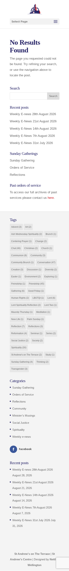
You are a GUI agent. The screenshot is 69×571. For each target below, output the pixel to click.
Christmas (31, 248)
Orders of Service (22, 167)
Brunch (51, 234)
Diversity (51, 269)
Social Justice (19, 340)
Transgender (19, 369)
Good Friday (36, 291)
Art (28, 227)
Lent (51, 298)
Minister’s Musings (23, 415)
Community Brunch (22, 262)
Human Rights (20, 298)
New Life (17, 319)
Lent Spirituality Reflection (26, 305)
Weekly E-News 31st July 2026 (31, 143)
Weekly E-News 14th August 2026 (33, 128)
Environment (33, 276)
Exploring (50, 276)
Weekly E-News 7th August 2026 (32, 136)
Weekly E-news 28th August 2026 (33, 114)
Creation (17, 269)
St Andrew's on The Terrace (26, 354)
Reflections (17, 175)
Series (51, 333)
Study (49, 354)
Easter (16, 276)
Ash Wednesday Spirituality (26, 234)
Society (37, 340)
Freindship (18, 283)
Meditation (43, 312)
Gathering (17, 291)
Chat (16, 248)
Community (38, 255)
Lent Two (50, 305)
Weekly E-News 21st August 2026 (33, 121)
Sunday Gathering (22, 160)
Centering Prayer (21, 241)
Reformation (19, 333)
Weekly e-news (21, 436)
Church (46, 248)
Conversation (46, 262)
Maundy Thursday (22, 312)
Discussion (34, 269)
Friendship (36, 283)
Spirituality (18, 347)
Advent (16, 227)
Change (41, 241)
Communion (19, 255)
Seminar (36, 333)
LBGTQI (38, 298)
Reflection (18, 326)
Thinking (42, 362)
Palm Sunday (35, 319)
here (51, 198)
